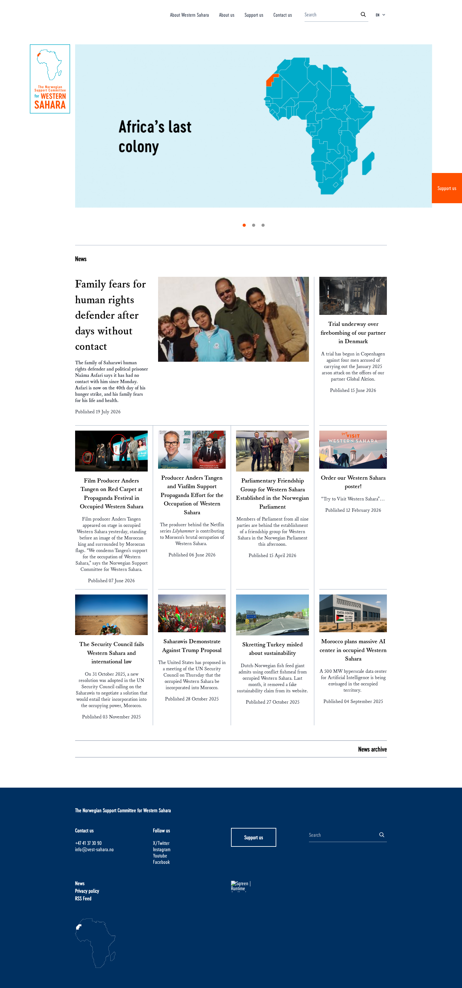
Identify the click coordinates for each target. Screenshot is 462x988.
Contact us (282, 15)
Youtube (160, 855)
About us (226, 15)
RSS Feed (83, 898)
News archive (372, 749)
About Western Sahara (189, 15)
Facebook (161, 862)
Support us (446, 188)
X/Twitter (161, 843)
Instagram (161, 849)
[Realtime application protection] (270, 886)
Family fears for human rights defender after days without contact (110, 315)
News (80, 258)
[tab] (244, 225)
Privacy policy (87, 891)
